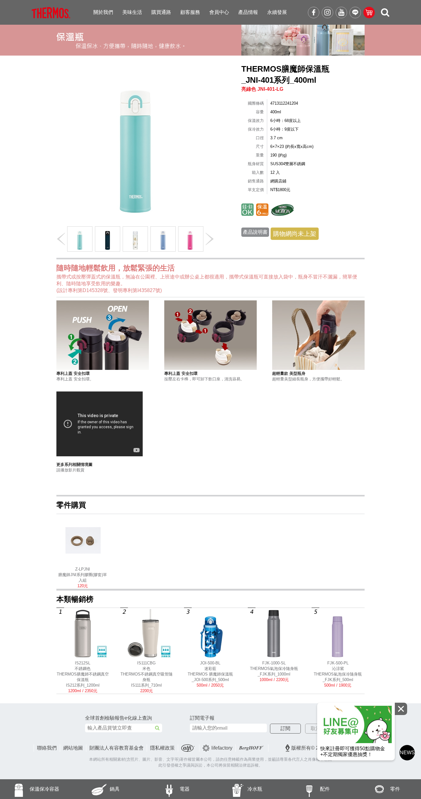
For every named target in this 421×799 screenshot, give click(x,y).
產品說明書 (255, 232)
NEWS (407, 752)
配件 (325, 789)
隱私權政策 (162, 748)
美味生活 (132, 12)
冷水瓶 (254, 789)
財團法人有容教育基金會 (116, 748)
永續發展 (277, 12)
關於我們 (103, 12)
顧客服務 (190, 12)
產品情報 (248, 12)
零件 (395, 789)
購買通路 (161, 12)
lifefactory (221, 748)
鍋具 (115, 789)
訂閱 (285, 728)
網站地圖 (73, 748)
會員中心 (219, 12)
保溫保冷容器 (44, 789)
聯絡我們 (47, 748)
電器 (185, 789)
